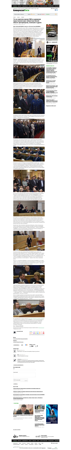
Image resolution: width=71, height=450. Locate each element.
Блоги (35, 8)
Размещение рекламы (16, 444)
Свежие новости (50, 65)
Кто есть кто (22, 8)
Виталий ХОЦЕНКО (24, 338)
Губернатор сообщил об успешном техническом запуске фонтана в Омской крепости (28, 391)
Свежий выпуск (15, 8)
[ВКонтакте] (25, 344)
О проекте (22, 444)
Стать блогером (31, 444)
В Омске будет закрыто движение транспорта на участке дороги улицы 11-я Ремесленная (52, 100)
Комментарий (15, 372)
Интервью (26, 8)
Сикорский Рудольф (20, 331)
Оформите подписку (22, 435)
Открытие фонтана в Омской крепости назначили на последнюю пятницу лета (26, 388)
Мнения (29, 8)
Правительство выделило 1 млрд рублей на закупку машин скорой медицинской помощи (52, 86)
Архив (37, 8)
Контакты (26, 444)
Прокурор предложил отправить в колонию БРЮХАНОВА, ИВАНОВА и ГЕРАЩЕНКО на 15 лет (52, 91)
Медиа (19, 8)
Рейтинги (32, 8)
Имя (14, 368)
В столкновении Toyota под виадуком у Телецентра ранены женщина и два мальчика (51, 76)
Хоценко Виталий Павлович (18, 342)
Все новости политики (16, 429)
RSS (39, 444)
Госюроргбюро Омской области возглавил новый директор (39, 424)
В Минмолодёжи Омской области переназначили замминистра (39, 410)
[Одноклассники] (26, 344)
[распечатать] (22, 345)
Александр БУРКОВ (16, 338)
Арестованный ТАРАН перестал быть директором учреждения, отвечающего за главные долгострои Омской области (39, 418)
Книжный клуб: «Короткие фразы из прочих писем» (52, 96)
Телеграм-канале (41, 327)
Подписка (36, 444)
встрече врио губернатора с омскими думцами (36, 318)
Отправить (15, 383)
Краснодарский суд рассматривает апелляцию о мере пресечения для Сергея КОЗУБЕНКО (28, 394)
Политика (16, 403)
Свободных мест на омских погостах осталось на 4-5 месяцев (51, 81)
